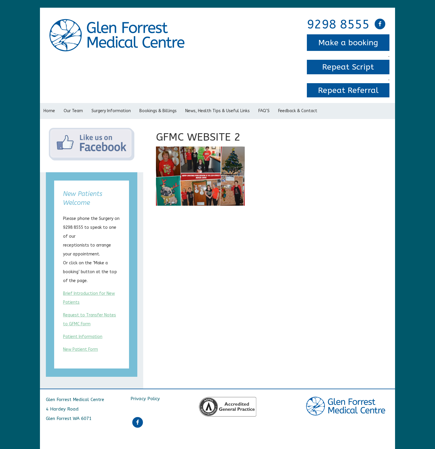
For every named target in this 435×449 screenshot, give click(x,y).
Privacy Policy (145, 398)
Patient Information (82, 336)
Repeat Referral (348, 90)
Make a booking (348, 42)
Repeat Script (348, 67)
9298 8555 (338, 24)
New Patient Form (80, 349)
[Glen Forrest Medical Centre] (118, 22)
